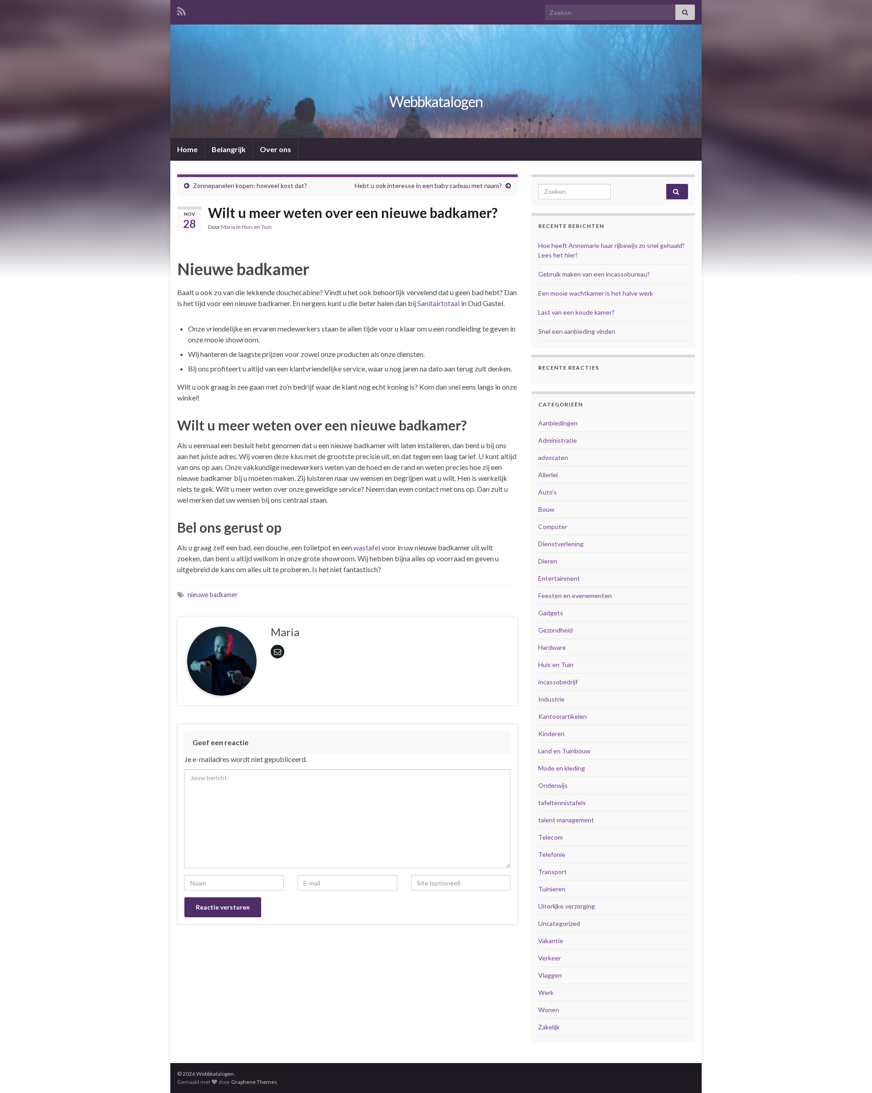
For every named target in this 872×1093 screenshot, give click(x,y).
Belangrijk (229, 149)
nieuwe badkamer (213, 594)
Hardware (552, 647)
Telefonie (551, 854)
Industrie (551, 699)
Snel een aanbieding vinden (576, 331)
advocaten (553, 457)
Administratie (557, 440)
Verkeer (549, 958)
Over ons (275, 149)
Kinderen (551, 733)
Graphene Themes (254, 1081)
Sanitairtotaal (438, 303)
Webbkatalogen (436, 101)
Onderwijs (553, 785)
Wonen (548, 1010)
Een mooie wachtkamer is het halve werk (595, 293)
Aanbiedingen (558, 423)
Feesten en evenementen (575, 595)
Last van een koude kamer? (576, 312)
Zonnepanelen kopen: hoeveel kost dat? (250, 185)
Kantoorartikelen (562, 716)
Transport (552, 871)
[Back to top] (851, 1072)
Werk (546, 992)
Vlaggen (550, 975)
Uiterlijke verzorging (566, 906)
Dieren (547, 561)
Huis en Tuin (257, 226)
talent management (566, 820)
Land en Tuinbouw (564, 751)
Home (187, 149)
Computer (552, 526)
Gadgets (550, 613)
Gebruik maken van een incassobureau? (594, 274)
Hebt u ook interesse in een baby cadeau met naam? (428, 185)
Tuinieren (551, 889)
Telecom (550, 837)
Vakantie (550, 941)
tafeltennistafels (562, 802)
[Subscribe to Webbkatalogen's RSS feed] (181, 9)
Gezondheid (555, 630)
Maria (228, 226)
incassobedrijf (558, 682)
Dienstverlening (561, 544)
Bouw (546, 509)
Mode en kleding (561, 768)
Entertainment (559, 578)
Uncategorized (559, 923)
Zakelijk (549, 1027)
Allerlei (548, 475)
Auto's (547, 492)
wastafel (366, 547)
